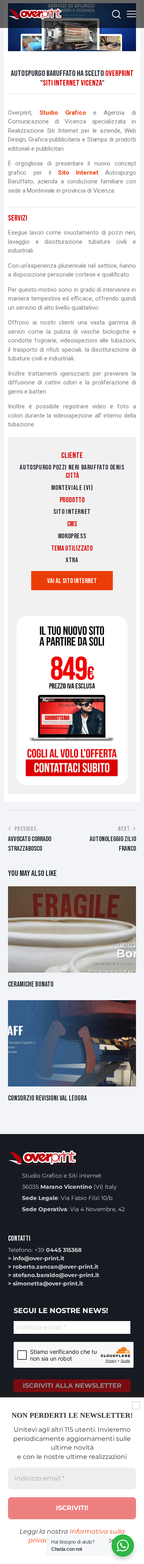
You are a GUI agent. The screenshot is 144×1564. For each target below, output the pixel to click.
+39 (58, 1250)
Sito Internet (81, 172)
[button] (131, 14)
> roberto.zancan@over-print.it (53, 1266)
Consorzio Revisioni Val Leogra (47, 1098)
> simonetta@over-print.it (45, 1283)
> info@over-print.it (36, 1258)
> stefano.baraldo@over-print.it (53, 1275)
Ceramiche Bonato (31, 984)
